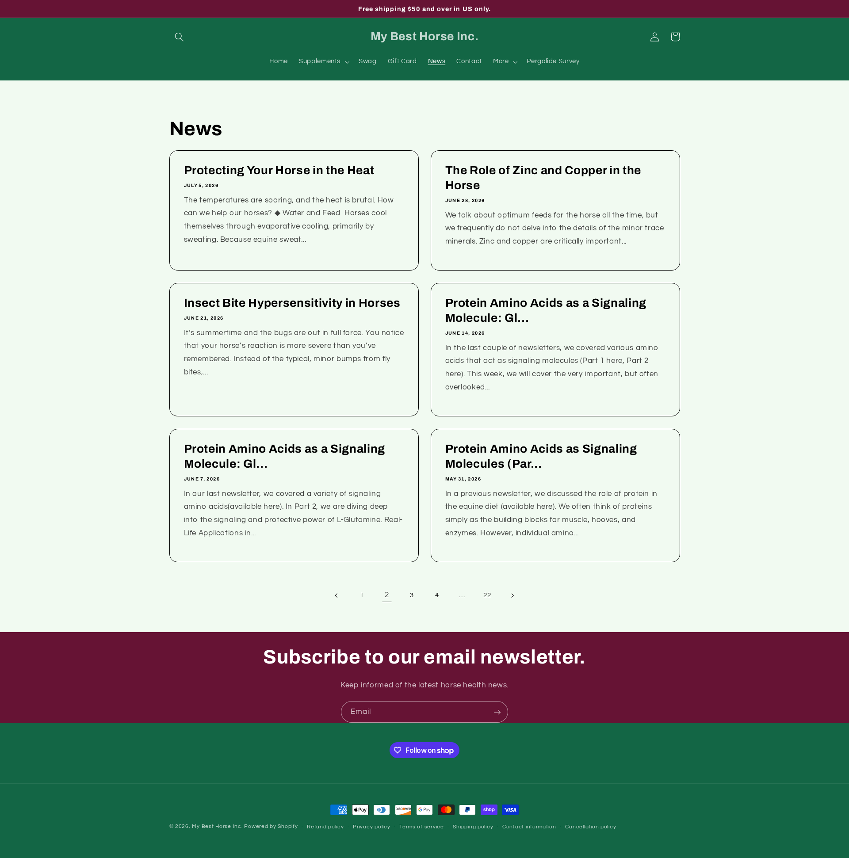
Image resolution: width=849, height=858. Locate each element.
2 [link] (387, 595)
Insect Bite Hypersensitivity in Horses (292, 303)
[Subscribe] (497, 712)
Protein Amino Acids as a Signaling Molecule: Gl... (545, 311)
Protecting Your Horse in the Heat (279, 170)
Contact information (529, 826)
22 (487, 595)
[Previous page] (337, 595)
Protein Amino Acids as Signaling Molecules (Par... (541, 456)
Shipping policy (473, 826)
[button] (179, 37)
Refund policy (325, 826)
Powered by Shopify (271, 826)
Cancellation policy (590, 826)
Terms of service (421, 826)
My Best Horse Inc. (217, 826)
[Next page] (512, 595)
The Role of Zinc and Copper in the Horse (543, 178)
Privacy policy (371, 826)
